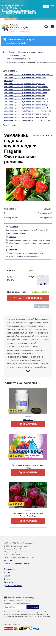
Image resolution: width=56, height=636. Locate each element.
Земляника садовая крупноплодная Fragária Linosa (25, 92)
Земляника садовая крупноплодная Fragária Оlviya (25, 117)
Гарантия (12, 249)
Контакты (8, 582)
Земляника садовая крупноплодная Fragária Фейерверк (27, 105)
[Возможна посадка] (41, 284)
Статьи (7, 575)
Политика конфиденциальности (16, 563)
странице (19, 256)
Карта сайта (8, 560)
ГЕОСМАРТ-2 (28, 419)
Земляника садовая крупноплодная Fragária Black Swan (28, 514)
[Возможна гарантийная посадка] (44, 284)
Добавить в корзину (28, 298)
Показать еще (9, 125)
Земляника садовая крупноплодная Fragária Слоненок (27, 89)
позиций (14, 43)
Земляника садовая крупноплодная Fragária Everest (26, 108)
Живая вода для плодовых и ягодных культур (28, 466)
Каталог (8, 572)
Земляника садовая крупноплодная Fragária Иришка (26, 98)
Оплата (12, 236)
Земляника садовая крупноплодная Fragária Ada (24, 95)
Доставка (13, 226)
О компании (9, 569)
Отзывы (7, 579)
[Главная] (4, 52)
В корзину (30, 424)
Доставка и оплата (13, 585)
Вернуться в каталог (42, 135)
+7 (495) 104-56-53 (12, 5)
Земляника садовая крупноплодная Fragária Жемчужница (28, 74)
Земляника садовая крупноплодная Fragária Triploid (26, 102)
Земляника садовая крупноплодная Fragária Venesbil (26, 114)
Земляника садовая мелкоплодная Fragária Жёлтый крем (28, 111)
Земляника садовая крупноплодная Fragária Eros (24, 83)
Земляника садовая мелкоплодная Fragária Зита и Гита (27, 120)
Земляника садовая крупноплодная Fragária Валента (26, 86)
